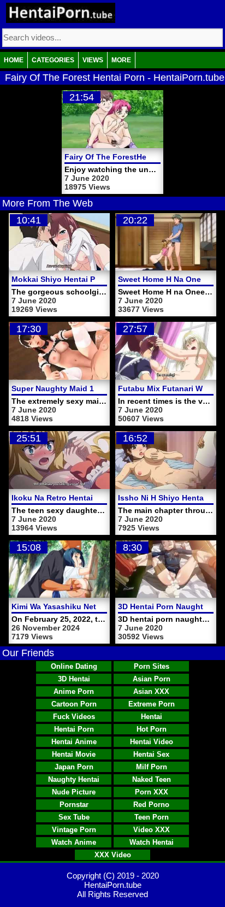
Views (92, 60)
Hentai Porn (74, 729)
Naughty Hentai (73, 779)
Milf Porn (151, 767)
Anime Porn (74, 691)
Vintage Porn (74, 830)
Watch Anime (73, 842)
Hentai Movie (74, 754)
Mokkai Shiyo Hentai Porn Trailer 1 (75, 279)
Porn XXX (151, 792)
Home (13, 60)
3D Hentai (74, 679)
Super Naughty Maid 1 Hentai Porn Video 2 (90, 388)
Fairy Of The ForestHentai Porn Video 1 (137, 156)
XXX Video (112, 855)
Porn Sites (151, 666)
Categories (53, 60)
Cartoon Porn (74, 704)
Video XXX (151, 830)
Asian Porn (151, 679)
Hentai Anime (74, 742)
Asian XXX (151, 691)
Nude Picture (74, 792)
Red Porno (151, 804)
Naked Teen (151, 779)
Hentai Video (151, 742)
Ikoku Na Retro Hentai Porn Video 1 (77, 497)
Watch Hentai (151, 842)
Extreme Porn (151, 704)
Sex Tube (74, 817)
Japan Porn (74, 767)
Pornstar (74, 804)
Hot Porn (152, 729)
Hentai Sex (151, 754)
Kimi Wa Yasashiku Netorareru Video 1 (82, 606)
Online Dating (74, 666)
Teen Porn (151, 817)
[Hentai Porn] (60, 13)
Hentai (151, 716)
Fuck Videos (74, 716)
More (121, 60)
